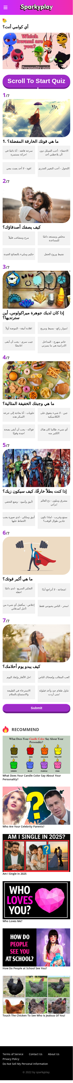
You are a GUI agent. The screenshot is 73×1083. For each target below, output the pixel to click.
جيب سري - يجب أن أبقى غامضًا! (19, 343)
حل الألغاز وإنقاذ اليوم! (19, 677)
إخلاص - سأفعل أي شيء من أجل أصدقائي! (19, 606)
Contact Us (35, 1054)
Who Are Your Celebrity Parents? (23, 826)
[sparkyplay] (36, 7)
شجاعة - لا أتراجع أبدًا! (54, 589)
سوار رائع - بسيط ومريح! (54, 328)
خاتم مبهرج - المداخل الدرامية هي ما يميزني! (54, 343)
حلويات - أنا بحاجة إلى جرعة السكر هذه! (18, 414)
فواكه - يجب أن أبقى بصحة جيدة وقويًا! (19, 431)
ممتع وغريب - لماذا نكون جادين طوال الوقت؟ (54, 519)
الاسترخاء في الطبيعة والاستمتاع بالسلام (18, 692)
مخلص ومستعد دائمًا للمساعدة (54, 238)
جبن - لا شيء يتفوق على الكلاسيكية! (54, 414)
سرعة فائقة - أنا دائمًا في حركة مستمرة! (19, 152)
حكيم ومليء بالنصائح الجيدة (19, 254)
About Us (53, 1054)
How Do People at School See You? (25, 968)
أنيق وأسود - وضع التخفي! (19, 501)
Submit (36, 708)
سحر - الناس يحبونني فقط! (54, 606)
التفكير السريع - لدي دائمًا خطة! (18, 590)
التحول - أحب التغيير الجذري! (54, 168)
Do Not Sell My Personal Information (25, 1064)
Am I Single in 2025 (15, 873)
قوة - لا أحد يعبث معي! (18, 168)
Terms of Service (13, 1054)
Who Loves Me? (12, 921)
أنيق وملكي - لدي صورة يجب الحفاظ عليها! (19, 519)
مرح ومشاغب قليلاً (19, 237)
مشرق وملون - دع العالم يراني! (54, 502)
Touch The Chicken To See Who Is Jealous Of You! (34, 1015)
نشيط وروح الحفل (54, 254)
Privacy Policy (11, 1059)
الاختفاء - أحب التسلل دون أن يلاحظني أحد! (54, 152)
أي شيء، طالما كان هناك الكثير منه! (54, 431)
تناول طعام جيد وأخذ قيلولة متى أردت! (54, 692)
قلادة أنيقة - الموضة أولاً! (19, 328)
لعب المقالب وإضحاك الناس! (54, 677)
